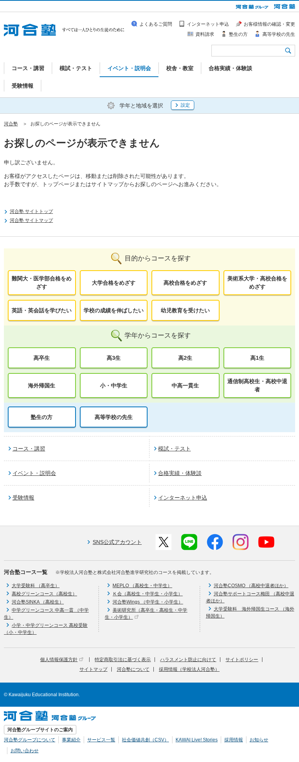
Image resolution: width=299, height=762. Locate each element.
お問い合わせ (25, 750)
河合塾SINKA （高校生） (38, 602)
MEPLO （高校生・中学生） (142, 585)
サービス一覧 (101, 740)
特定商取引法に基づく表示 (123, 659)
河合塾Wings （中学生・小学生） (148, 602)
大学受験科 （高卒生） (36, 585)
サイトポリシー (241, 659)
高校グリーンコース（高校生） (44, 594)
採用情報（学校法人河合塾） (189, 669)
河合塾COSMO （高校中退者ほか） (251, 585)
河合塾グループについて (29, 740)
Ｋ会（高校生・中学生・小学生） (148, 594)
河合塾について (133, 669)
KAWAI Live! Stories (197, 740)
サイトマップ (93, 669)
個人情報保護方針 (58, 659)
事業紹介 (71, 740)
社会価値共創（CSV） (145, 740)
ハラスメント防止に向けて (188, 659)
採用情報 (233, 740)
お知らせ (259, 740)
